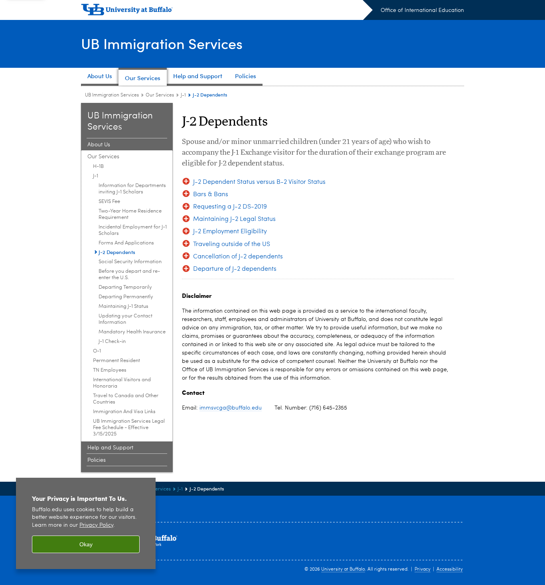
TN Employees (109, 370)
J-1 (183, 95)
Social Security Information (130, 261)
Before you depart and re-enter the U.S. (129, 274)
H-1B (98, 166)
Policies (96, 460)
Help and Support (110, 448)
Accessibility (449, 569)
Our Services (160, 95)
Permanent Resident (116, 360)
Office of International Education (422, 10)
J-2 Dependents (117, 251)
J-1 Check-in (112, 341)
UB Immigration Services (162, 43)
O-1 (97, 351)
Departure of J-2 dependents (234, 269)
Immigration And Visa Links (124, 411)
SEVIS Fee (109, 201)
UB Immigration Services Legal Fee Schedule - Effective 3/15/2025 (129, 428)
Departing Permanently (126, 296)
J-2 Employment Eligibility (230, 231)
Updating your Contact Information (125, 319)
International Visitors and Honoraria (122, 383)
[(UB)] (227, 11)
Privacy (422, 569)
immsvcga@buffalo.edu (230, 408)
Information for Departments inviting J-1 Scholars (132, 189)
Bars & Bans (210, 194)
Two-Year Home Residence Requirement (130, 214)
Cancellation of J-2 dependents (238, 257)
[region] (86, 523)
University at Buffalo (343, 569)
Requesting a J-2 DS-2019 (230, 207)
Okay (86, 544)
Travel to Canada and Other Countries (125, 399)
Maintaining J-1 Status (123, 306)
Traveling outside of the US (231, 244)
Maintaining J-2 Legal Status (234, 219)
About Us (98, 145)
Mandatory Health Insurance (132, 332)
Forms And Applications (126, 243)
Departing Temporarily (125, 287)
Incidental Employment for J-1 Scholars (133, 230)
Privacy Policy (96, 525)
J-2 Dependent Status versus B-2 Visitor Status (259, 182)
